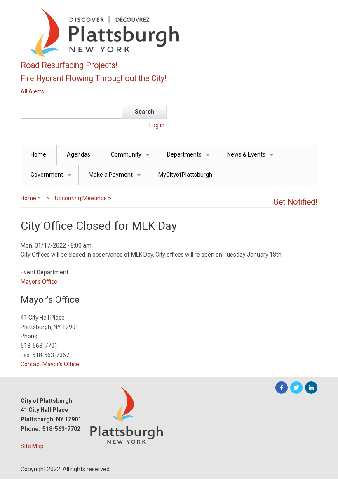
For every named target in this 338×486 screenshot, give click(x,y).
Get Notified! (295, 202)
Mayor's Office (39, 281)
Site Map (32, 446)
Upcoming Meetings (81, 198)
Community (132, 158)
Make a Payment (116, 178)
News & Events (252, 158)
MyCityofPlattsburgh (185, 174)
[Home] (144, 32)
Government (52, 178)
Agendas (78, 154)
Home (38, 154)
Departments (190, 158)
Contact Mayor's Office (50, 364)
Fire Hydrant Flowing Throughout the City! (94, 78)
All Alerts (32, 91)
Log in (156, 125)
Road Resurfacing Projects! (69, 65)
